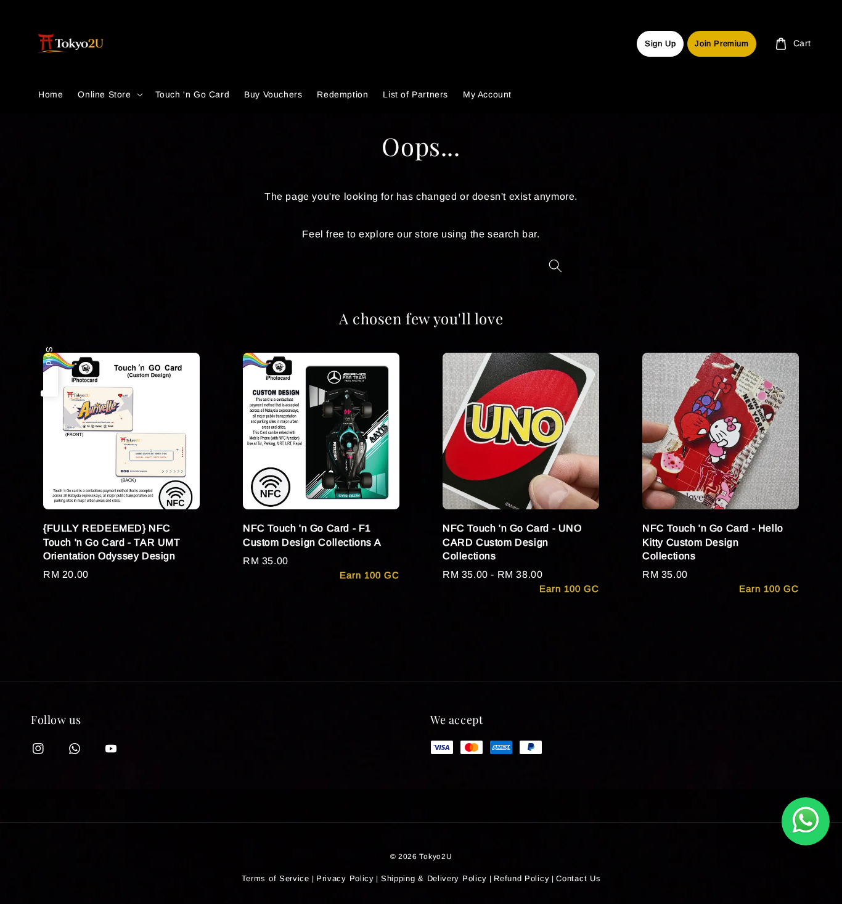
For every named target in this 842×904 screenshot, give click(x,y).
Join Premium (721, 43)
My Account (487, 94)
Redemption (342, 94)
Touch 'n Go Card (192, 94)
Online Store (104, 94)
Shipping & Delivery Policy (434, 878)
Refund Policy (521, 878)
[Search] (555, 265)
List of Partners (415, 94)
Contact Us (578, 878)
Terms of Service (275, 878)
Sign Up (660, 43)
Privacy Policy (345, 878)
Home (50, 94)
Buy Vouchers (273, 94)
